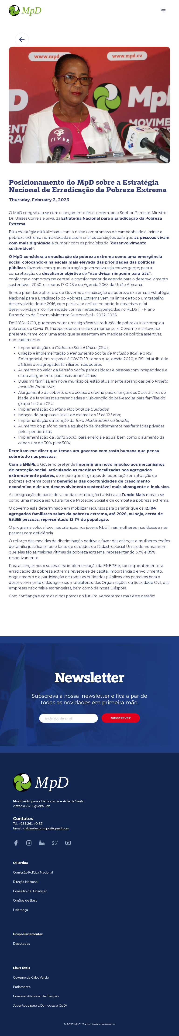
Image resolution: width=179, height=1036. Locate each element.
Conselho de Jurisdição (30, 891)
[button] (163, 11)
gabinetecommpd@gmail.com (46, 828)
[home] (26, 10)
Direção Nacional (25, 882)
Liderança (20, 910)
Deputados (21, 943)
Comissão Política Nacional (33, 872)
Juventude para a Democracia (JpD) (40, 1005)
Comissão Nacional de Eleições (36, 996)
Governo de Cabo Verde (31, 977)
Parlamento (22, 987)
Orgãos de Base (25, 900)
